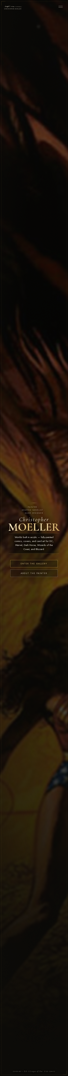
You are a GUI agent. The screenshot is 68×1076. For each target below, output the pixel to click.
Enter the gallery (34, 563)
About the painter (34, 573)
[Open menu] (60, 6)
